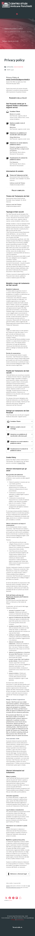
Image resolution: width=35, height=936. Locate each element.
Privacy (13, 919)
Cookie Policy (21, 463)
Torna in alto (17, 927)
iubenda (8, 885)
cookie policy (20, 919)
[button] (6, 898)
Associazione (18, 67)
